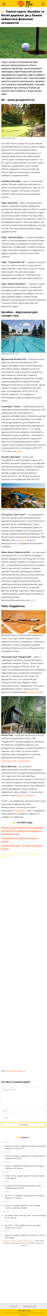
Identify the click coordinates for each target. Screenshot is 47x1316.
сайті (23, 540)
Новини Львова (16, 1241)
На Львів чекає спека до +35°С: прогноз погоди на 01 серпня (25, 1216)
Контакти (14, 1306)
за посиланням (34, 692)
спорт (24, 1071)
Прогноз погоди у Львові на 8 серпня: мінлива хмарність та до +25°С (25, 1147)
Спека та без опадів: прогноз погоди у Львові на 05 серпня (24, 1177)
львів (19, 1071)
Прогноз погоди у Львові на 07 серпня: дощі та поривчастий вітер (25, 1157)
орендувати (20, 810)
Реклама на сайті (29, 1306)
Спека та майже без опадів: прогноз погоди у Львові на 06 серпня (24, 1167)
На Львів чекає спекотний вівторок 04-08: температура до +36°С (23, 1186)
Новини (24, 1137)
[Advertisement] (23, 963)
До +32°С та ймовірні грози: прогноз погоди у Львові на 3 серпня (24, 1196)
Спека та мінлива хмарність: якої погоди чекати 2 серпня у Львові (22, 1206)
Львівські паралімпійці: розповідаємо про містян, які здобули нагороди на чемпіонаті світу (22, 830)
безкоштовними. (26, 795)
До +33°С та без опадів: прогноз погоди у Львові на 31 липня (22, 1226)
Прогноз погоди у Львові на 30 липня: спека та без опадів (25, 1236)
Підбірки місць (28, 1241)
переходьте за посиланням (15, 760)
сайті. (19, 451)
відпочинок (11, 1071)
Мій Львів (6, 1241)
